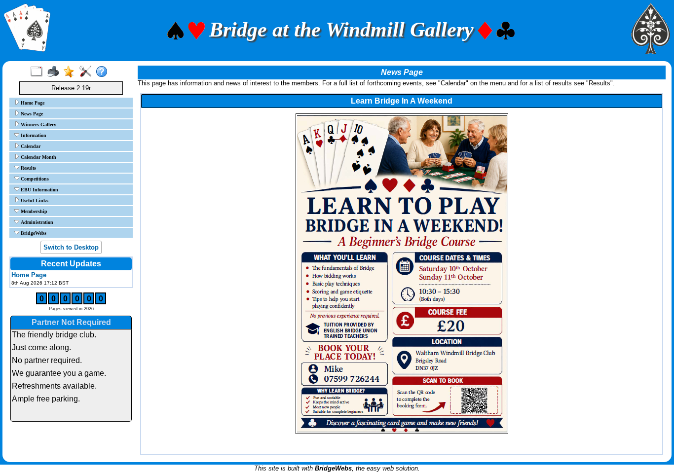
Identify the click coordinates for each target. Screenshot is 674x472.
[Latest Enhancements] (71, 72)
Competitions (34, 179)
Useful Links (33, 200)
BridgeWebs (32, 233)
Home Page (31, 103)
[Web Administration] (87, 72)
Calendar (29, 146)
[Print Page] (55, 72)
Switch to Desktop (71, 247)
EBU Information (38, 189)
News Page (31, 113)
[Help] (104, 72)
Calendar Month (37, 157)
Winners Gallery (37, 124)
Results (27, 168)
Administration (36, 222)
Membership (33, 211)
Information (32, 135)
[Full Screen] (39, 72)
